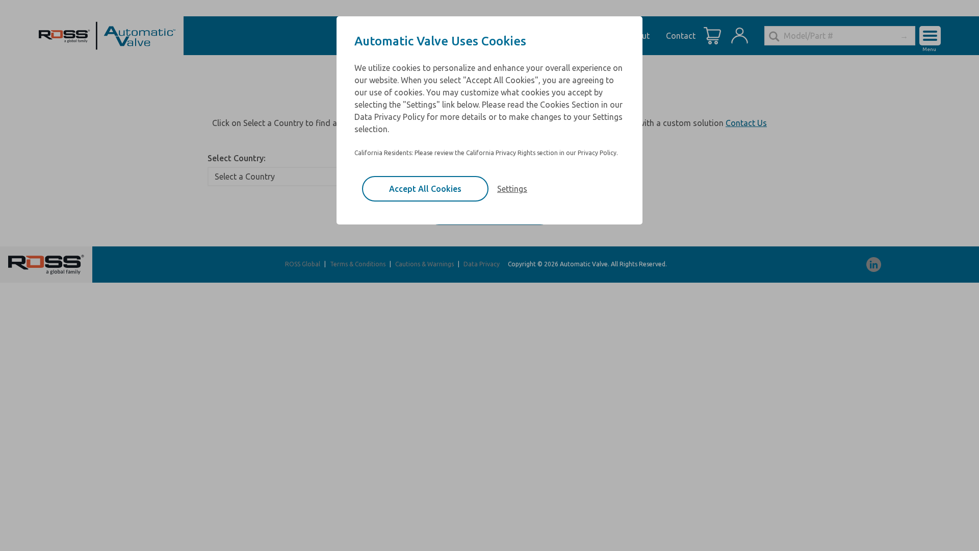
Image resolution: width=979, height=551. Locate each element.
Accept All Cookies (425, 188)
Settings (512, 188)
